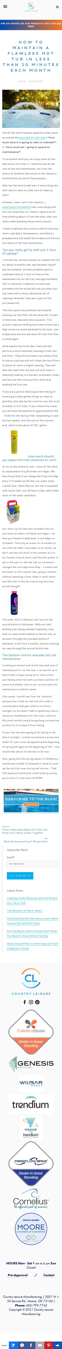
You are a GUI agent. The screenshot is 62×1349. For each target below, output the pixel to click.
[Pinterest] (48, 1345)
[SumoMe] (57, 1345)
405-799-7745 (36, 1305)
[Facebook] (31, 1345)
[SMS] (13, 1345)
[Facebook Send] (22, 1345)
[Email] (39, 1345)
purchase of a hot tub (32, 137)
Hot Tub (22, 81)
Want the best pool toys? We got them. (26, 841)
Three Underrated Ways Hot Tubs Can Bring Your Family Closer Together (24, 831)
